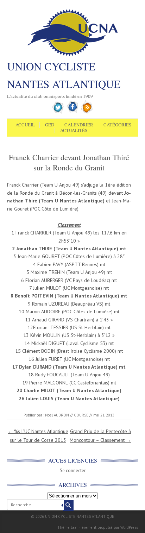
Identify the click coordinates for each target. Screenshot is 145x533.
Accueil (25, 125)
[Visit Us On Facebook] (72, 112)
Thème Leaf (67, 527)
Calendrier (78, 125)
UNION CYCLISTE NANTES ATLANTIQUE (63, 75)
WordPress (129, 527)
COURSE (81, 415)
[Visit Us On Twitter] (58, 112)
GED (49, 125)
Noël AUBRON (57, 415)
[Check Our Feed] (87, 112)
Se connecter (73, 471)
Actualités (73, 130)
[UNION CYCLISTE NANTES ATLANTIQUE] (73, 55)
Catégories (117, 125)
